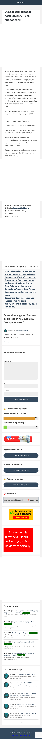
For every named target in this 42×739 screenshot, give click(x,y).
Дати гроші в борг (12, 216)
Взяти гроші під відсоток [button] (21, 470)
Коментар (7, 361)
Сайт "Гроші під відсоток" (24, 733)
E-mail (6, 391)
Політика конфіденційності (21, 735)
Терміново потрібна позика (26, 674)
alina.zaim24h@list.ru (20, 208)
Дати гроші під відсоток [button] (21, 455)
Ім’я (5, 383)
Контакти (21, 722)
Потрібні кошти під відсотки (18, 286)
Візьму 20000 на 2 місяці (27, 713)
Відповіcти (7, 342)
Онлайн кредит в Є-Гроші (24, 633)
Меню (22, 3)
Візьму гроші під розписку (25, 704)
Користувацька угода (20, 731)
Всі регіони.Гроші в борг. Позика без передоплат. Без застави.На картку (20, 292)
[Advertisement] (21, 45)
